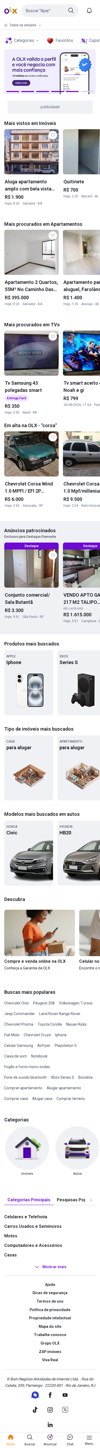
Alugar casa (42, 1098)
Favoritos (64, 40)
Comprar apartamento (23, 1088)
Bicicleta (85, 1077)
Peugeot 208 (44, 1003)
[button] (50, 10)
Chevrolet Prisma (18, 1024)
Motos (10, 1235)
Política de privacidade (50, 1310)
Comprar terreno (71, 1098)
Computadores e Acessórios (33, 1245)
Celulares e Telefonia (25, 1216)
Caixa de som (15, 1056)
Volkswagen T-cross (76, 1003)
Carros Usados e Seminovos (33, 1226)
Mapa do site (50, 1326)
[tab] (29, 1200)
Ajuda (50, 1284)
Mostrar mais (54, 1267)
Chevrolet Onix (16, 1003)
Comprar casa (16, 1098)
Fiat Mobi (11, 1035)
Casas (10, 1255)
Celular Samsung (18, 1045)
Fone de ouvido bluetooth (25, 1077)
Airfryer (43, 1045)
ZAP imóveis (50, 1352)
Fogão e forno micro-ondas (27, 1067)
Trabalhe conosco (50, 1335)
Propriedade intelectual (50, 1318)
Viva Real (50, 1360)
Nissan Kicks (76, 1024)
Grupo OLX (50, 1343)
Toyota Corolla (50, 1024)
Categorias (24, 40)
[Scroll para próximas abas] (91, 1200)
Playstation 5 (66, 1045)
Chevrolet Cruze (37, 1035)
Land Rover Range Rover (60, 1014)
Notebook (39, 1056)
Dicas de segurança (50, 1293)
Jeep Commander (19, 1014)
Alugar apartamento (64, 1088)
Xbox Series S (62, 1077)
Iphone (61, 1035)
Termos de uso (50, 1301)
